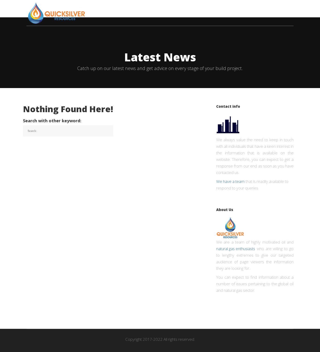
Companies (140, 8)
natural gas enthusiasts (235, 248)
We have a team (230, 181)
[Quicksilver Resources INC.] (56, 13)
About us (254, 8)
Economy (167, 8)
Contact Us (282, 8)
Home (117, 8)
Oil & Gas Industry (219, 8)
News (189, 8)
